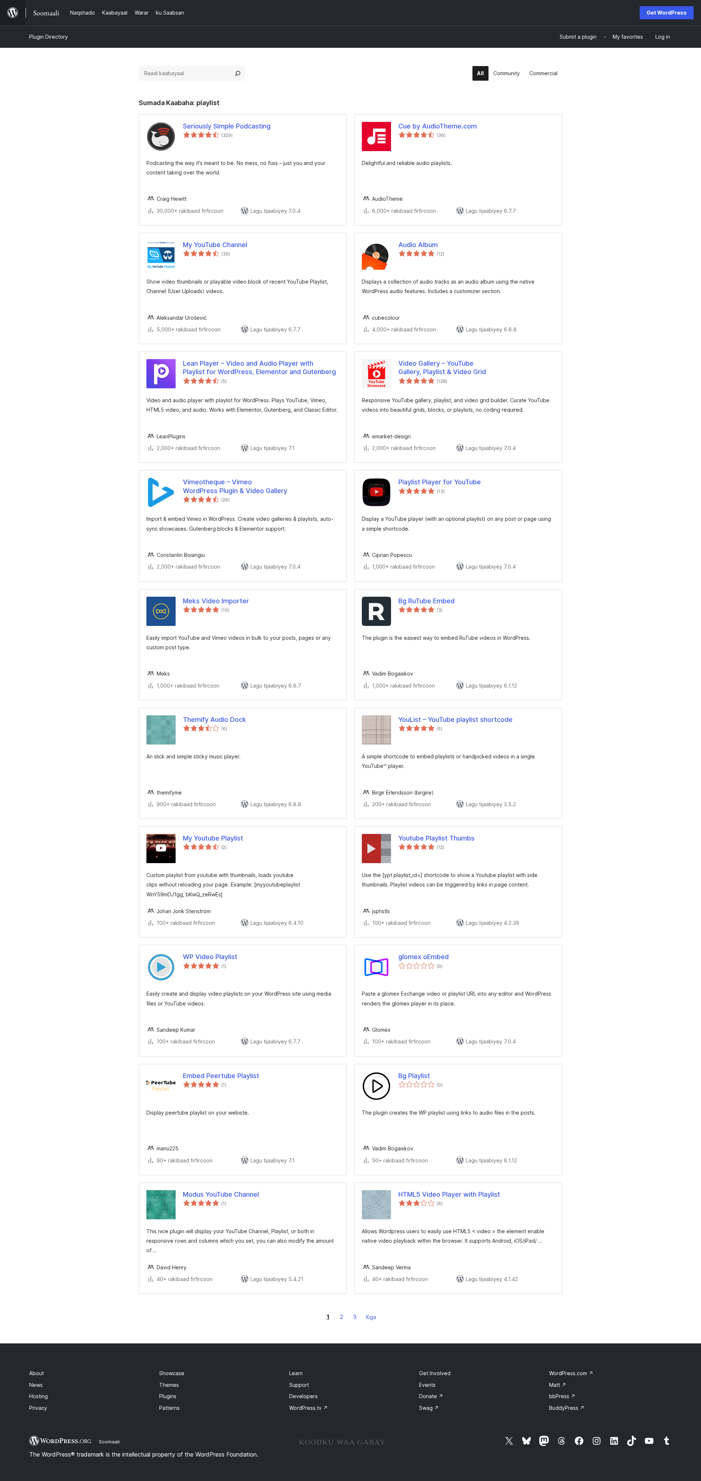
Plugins (167, 1396)
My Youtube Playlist (213, 838)
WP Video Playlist (210, 957)
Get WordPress (667, 12)
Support (299, 1385)
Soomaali (109, 1442)
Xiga (370, 1317)
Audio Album (418, 245)
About (36, 1373)
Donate (431, 1396)
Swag (429, 1408)
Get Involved (435, 1373)
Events (427, 1385)
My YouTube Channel (215, 245)
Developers (303, 1396)
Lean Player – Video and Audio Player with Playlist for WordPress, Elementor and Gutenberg (259, 367)
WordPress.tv (308, 1408)
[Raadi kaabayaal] (237, 73)
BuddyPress (567, 1408)
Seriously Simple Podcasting (227, 126)
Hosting (38, 1396)
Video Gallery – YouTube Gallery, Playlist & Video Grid (442, 367)
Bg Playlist (414, 1076)
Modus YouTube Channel (221, 1194)
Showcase (171, 1373)
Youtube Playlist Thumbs (436, 838)
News (36, 1385)
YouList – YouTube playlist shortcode (455, 719)
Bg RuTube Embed (426, 601)
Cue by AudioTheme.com (437, 126)
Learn (296, 1373)
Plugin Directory (48, 37)
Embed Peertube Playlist (221, 1076)
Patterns (169, 1408)
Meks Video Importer (216, 601)
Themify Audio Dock (214, 719)
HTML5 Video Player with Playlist (449, 1194)
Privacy (38, 1408)
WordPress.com (571, 1373)
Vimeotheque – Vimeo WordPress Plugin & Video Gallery (235, 486)
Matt (557, 1385)
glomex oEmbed (423, 957)
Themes (169, 1385)
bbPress (562, 1396)
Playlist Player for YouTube (439, 482)
